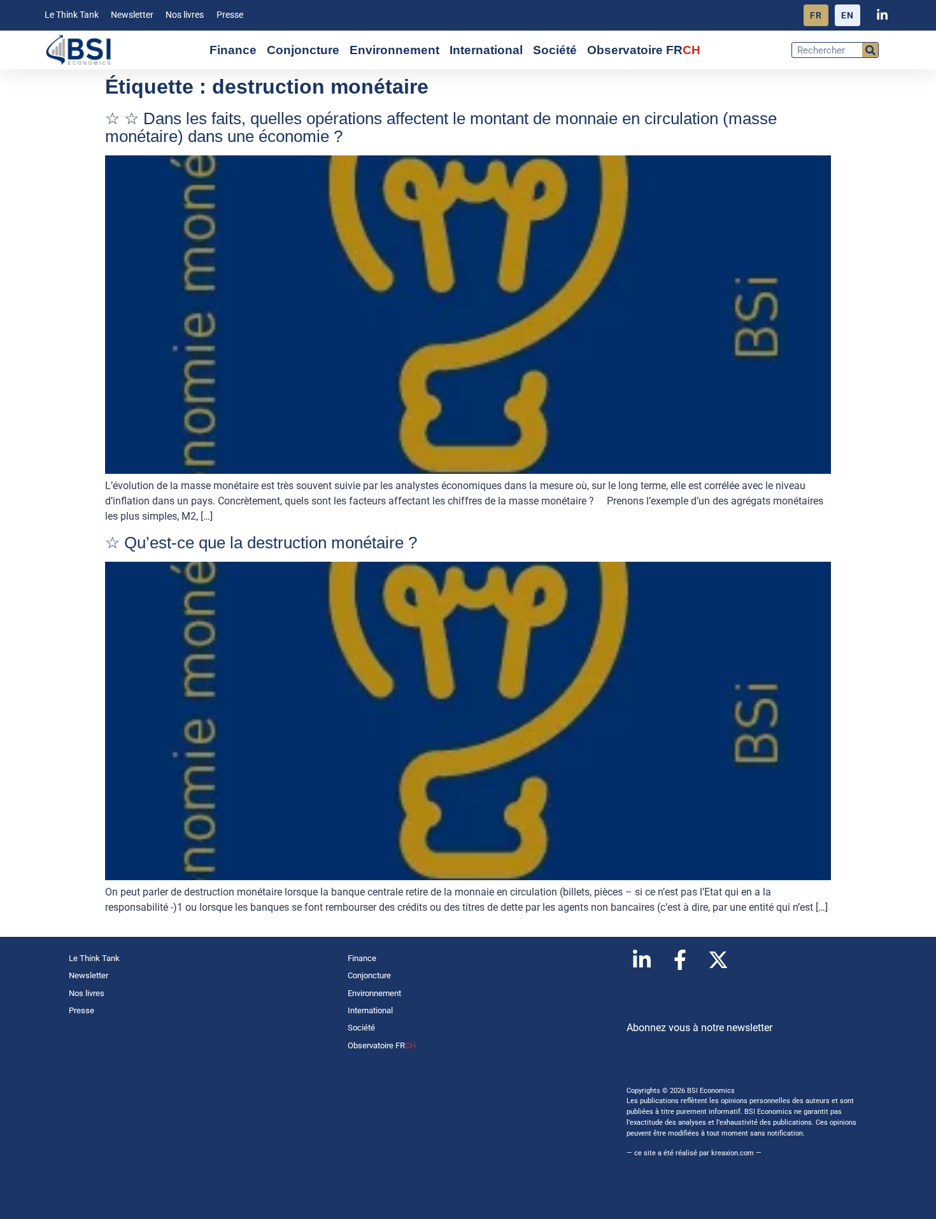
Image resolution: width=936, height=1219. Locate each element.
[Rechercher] (870, 50)
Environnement (394, 50)
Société (555, 50)
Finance (233, 50)
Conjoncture (303, 50)
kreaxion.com (732, 1153)
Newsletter (132, 15)
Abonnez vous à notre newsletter (699, 1028)
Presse (229, 15)
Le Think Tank (72, 15)
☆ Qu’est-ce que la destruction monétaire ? (261, 543)
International (486, 50)
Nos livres (185, 15)
